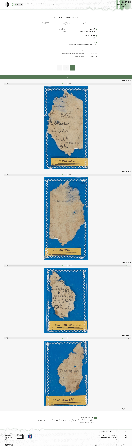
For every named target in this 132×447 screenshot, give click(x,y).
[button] (124, 5)
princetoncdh (9, 439)
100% (70, 83)
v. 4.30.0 (17, 445)
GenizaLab (9, 435)
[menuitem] (66, 4)
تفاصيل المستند (86, 23)
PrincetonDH (9, 437)
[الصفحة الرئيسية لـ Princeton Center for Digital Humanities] (19, 436)
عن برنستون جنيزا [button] (40, 3)
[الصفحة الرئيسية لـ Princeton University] (9, 445)
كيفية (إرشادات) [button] (30, 3)
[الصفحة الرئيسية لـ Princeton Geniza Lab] (28, 436)
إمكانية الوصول (124, 445)
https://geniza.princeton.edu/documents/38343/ (82, 421)
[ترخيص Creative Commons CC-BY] (96, 445)
